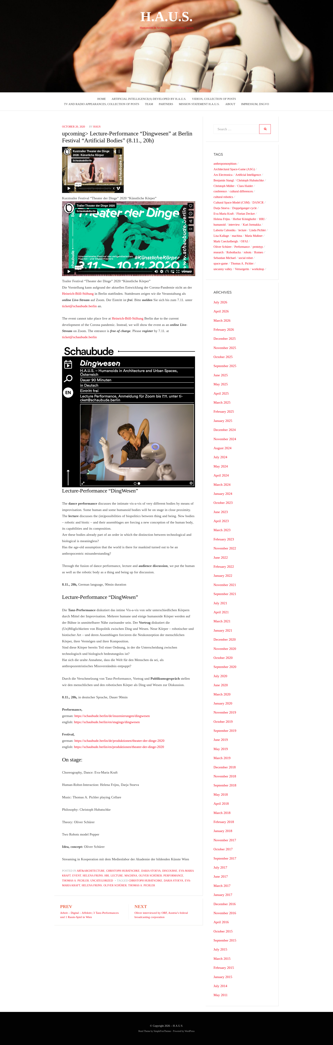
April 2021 (221, 612)
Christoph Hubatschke (123, 870)
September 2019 (225, 731)
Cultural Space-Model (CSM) (232, 202)
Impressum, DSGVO (255, 104)
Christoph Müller (224, 186)
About (230, 104)
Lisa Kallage (221, 235)
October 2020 (223, 658)
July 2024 (220, 457)
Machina (130, 875)
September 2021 (225, 594)
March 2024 (222, 485)
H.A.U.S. (166, 16)
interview (234, 224)
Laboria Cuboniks (224, 230)
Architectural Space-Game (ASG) (234, 169)
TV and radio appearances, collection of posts (101, 104)
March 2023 (222, 530)
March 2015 (222, 959)
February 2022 (224, 566)
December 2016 (225, 904)
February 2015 (224, 968)
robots (247, 252)
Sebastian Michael (225, 258)
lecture (242, 230)
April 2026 (221, 311)
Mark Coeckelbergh (226, 241)
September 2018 (225, 785)
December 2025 (225, 339)
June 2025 (221, 375)
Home (101, 98)
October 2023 (223, 503)
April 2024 (221, 475)
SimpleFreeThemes (162, 1031)
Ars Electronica (223, 174)
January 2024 (223, 494)
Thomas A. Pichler (75, 880)
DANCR (258, 202)
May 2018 (221, 794)
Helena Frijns (93, 875)
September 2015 (225, 940)
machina (237, 235)
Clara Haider (245, 186)
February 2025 (224, 411)
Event (76, 875)
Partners (166, 104)
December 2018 (225, 767)
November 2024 (225, 439)
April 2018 (221, 803)
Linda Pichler (257, 230)
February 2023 (224, 539)
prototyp (258, 246)
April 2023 (221, 521)
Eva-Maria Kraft (224, 213)
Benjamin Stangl (224, 180)
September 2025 (225, 366)
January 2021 (223, 630)
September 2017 (225, 858)
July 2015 (220, 949)
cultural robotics (223, 197)
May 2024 (221, 466)
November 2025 (225, 348)
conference (220, 191)
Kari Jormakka (252, 224)
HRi (106, 875)
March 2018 (222, 813)
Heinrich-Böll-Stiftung (78, 293)
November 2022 (225, 548)
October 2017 (223, 849)
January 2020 (223, 703)
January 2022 (223, 576)
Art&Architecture (91, 870)
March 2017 (222, 886)
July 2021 (220, 603)
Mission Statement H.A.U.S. (199, 104)
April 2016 (221, 922)
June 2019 (221, 740)
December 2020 (225, 639)
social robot (246, 258)
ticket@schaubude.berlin (79, 306)
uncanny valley (223, 269)
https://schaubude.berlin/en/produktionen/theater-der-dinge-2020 (119, 747)
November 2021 (225, 585)
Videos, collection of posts (214, 98)
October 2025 (223, 357)
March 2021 (222, 621)
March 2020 (222, 694)
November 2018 (225, 776)
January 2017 (223, 895)
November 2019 (225, 712)
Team (149, 104)
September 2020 (225, 667)
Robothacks (233, 252)
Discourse (169, 870)
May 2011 (221, 995)
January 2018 (223, 831)
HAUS (97, 126)
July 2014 (220, 986)
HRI (261, 219)
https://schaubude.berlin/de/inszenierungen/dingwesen (112, 716)
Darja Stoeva (151, 870)
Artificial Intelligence (248, 174)
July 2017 (220, 867)
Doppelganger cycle (244, 208)
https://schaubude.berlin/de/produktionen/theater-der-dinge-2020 (119, 741)
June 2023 (221, 512)
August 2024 (222, 448)
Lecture (117, 875)
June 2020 (221, 685)
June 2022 (221, 557)
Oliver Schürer (150, 875)
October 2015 (223, 931)
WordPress (190, 1031)
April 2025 (221, 393)
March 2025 (222, 402)
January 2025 (223, 421)
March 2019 (222, 758)
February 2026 (224, 329)
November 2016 (225, 913)
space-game (221, 263)
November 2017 (225, 840)
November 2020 (225, 649)
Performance (173, 875)
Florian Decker (245, 213)
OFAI (244, 241)
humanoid (220, 224)
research (219, 252)
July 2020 (220, 676)
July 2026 (220, 302)
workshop (258, 269)
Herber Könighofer (244, 219)
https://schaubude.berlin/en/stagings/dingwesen (107, 722)
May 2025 (221, 384)
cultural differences (241, 191)
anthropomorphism (225, 163)
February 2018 (224, 822)
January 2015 (223, 977)
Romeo (258, 252)
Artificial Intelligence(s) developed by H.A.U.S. (149, 98)
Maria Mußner (253, 235)
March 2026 (222, 320)
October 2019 (223, 722)
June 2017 (221, 876)
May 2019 (221, 749)
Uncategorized (101, 880)
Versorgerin (242, 269)
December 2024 (225, 430)
